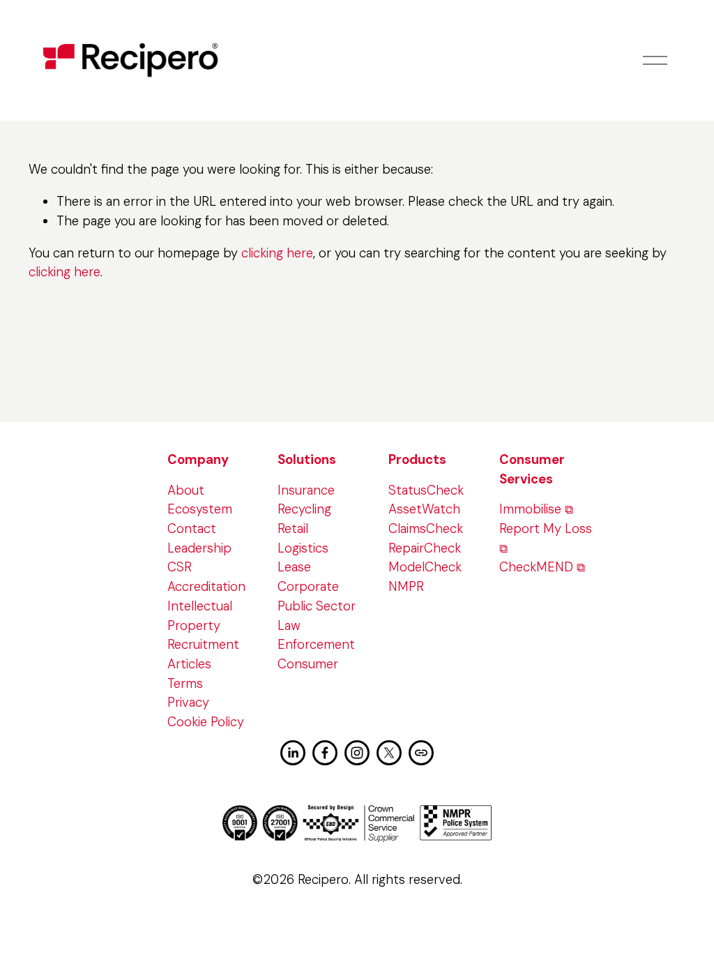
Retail (293, 528)
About (185, 490)
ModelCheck (425, 567)
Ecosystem (199, 509)
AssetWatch (424, 509)
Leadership (199, 548)
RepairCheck (424, 548)
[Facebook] (324, 752)
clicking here (277, 253)
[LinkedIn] (292, 752)
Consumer (308, 664)
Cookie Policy (205, 722)
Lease (294, 567)
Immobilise (530, 509)
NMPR (406, 586)
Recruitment (203, 644)
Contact (191, 528)
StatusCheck (426, 490)
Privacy (188, 702)
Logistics (303, 548)
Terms (185, 683)
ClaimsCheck (425, 528)
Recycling (304, 509)
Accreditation (206, 586)
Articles (189, 664)
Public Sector (317, 606)
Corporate (308, 586)
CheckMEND (536, 567)
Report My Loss (545, 528)
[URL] (421, 752)
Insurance (306, 490)
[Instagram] (357, 752)
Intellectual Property (199, 616)
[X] (389, 752)
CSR (179, 567)
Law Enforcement (316, 635)
